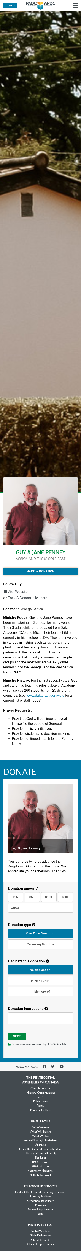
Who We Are (40, 1127)
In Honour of (40, 980)
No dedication (40, 970)
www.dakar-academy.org (45, 695)
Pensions (40, 1205)
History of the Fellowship (40, 1153)
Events (40, 1097)
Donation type (20, 925)
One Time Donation (40, 933)
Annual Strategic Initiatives (40, 1140)
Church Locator (40, 1088)
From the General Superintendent (40, 1149)
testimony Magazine (40, 1170)
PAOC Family (40, 1121)
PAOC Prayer (40, 1162)
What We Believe (40, 1131)
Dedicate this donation (27, 961)
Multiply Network (40, 1175)
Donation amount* (23, 888)
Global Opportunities (40, 1244)
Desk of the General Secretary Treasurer (40, 1192)
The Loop (41, 1157)
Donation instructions (26, 1009)
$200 (65, 897)
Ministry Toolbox (40, 1110)
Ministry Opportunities (40, 1092)
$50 (32, 897)
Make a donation (40, 571)
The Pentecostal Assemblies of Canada (40, 6)
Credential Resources (40, 1200)
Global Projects (40, 1239)
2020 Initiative (40, 1166)
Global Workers (40, 1231)
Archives (40, 1144)
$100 (48, 897)
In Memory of (40, 991)
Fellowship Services (40, 1186)
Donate (10, 5)
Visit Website (18, 591)
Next (17, 1036)
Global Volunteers (40, 1235)
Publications (40, 1101)
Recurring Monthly (40, 944)
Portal (40, 1105)
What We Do (40, 1136)
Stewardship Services (40, 1209)
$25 (15, 897)
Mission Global (40, 1225)
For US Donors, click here (27, 598)
